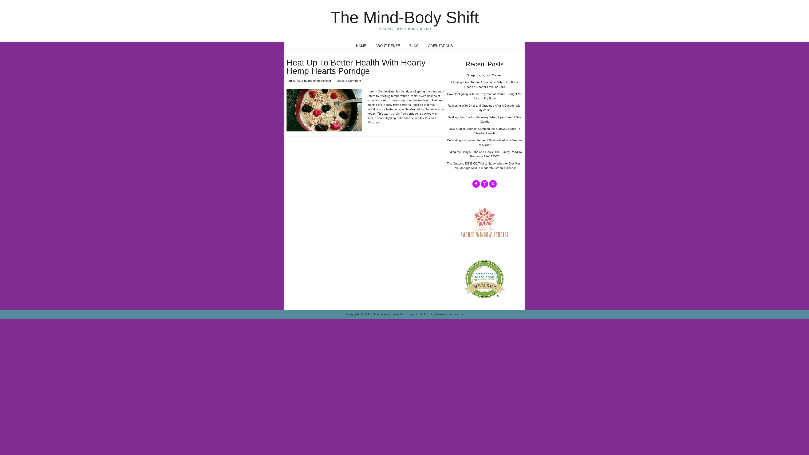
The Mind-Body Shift (404, 17)
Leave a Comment (348, 80)
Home (361, 46)
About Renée (387, 46)
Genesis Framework (449, 314)
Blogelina (411, 314)
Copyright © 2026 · (360, 314)
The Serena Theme (386, 314)
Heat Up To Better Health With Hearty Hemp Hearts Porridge (356, 67)
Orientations (440, 46)
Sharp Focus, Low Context (484, 75)
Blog (414, 46)
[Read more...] (377, 122)
